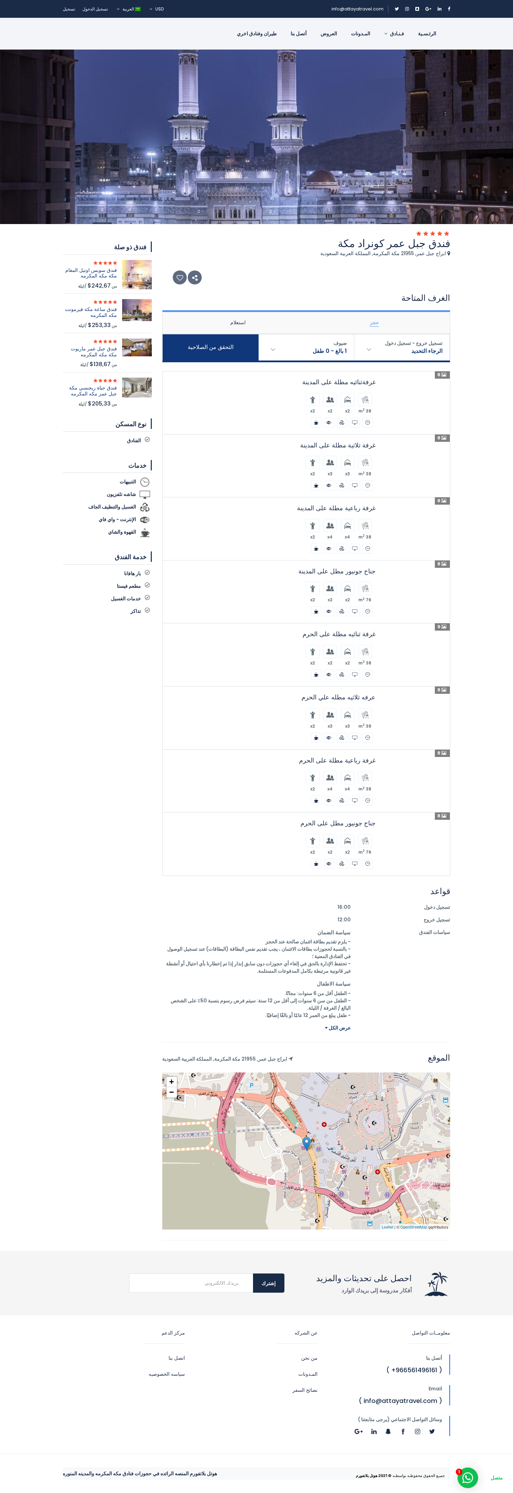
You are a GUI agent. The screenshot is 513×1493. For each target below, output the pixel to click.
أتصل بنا (299, 33)
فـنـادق (396, 33)
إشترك (269, 1283)
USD (159, 9)
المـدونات (360, 33)
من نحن (309, 1357)
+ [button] (171, 1081)
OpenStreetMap (413, 1227)
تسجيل (69, 9)
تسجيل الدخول (95, 9)
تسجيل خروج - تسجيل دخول (414, 343)
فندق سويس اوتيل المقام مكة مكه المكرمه (91, 273)
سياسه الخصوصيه (167, 1374)
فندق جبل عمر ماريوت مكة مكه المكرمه (94, 351)
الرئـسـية (427, 33)
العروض (329, 33)
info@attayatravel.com (358, 9)
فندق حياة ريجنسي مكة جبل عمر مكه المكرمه (93, 390)
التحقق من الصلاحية (210, 347)
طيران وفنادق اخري (257, 33)
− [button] (171, 1092)
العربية (128, 9)
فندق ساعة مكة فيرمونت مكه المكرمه (91, 312)
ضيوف (340, 343)
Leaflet (387, 1227)
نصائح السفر (305, 1390)
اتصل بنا (177, 1357)
